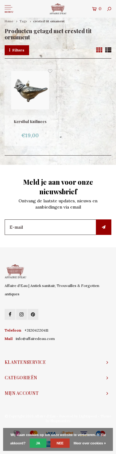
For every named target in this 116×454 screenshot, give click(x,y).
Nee (60, 443)
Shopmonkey (60, 421)
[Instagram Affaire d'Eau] (21, 314)
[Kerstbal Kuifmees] (30, 90)
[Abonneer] (103, 227)
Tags (23, 21)
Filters (18, 50)
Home (9, 21)
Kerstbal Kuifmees (30, 121)
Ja (38, 443)
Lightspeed (88, 416)
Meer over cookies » (90, 443)
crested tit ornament (49, 21)
